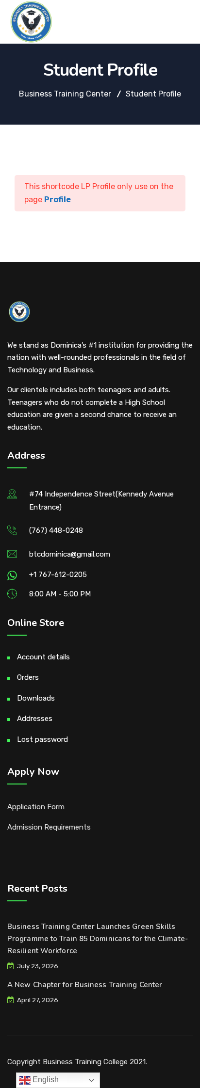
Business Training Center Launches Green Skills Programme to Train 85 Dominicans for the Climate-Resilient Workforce (97, 939)
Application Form (36, 806)
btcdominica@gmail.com (69, 554)
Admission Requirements (49, 827)
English (45, 1079)
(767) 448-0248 (56, 530)
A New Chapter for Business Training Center (84, 985)
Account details (43, 657)
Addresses (34, 718)
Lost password (42, 739)
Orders (28, 677)
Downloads (36, 698)
